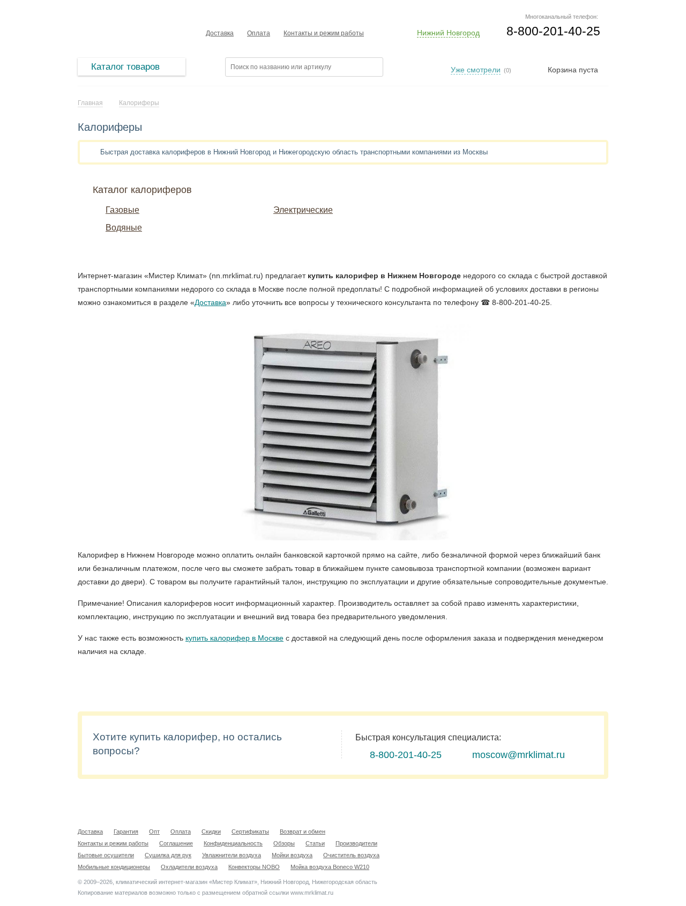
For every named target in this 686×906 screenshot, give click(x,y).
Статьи (315, 843)
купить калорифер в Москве (234, 638)
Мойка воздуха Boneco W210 (329, 867)
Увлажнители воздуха (231, 855)
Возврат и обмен (302, 831)
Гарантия (126, 831)
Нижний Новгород (448, 32)
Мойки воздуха (292, 855)
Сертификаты (250, 831)
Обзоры (284, 843)
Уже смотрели (476, 69)
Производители (356, 843)
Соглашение (176, 843)
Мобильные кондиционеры (114, 867)
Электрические (303, 209)
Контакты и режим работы (324, 33)
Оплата (258, 33)
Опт (154, 831)
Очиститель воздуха (351, 855)
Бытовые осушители (106, 855)
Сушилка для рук (168, 855)
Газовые (122, 209)
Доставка (220, 33)
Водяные (124, 227)
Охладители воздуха (189, 867)
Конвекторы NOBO (254, 867)
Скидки (211, 831)
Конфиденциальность (233, 843)
